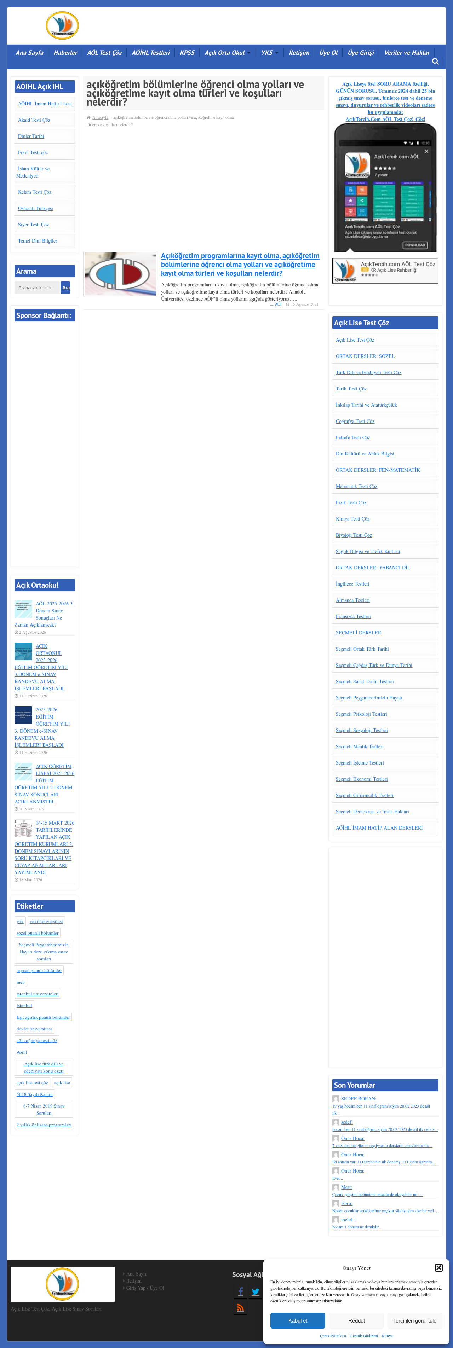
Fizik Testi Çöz (351, 502)
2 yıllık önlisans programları (44, 1124)
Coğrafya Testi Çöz (355, 421)
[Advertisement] (45, 445)
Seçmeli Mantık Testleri (360, 746)
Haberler (65, 52)
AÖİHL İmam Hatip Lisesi (45, 103)
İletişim (299, 52)
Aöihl (22, 1052)
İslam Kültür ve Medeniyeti (33, 172)
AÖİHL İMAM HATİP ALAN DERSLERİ (379, 827)
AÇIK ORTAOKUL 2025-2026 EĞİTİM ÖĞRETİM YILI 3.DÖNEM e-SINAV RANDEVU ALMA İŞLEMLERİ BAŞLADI (41, 667)
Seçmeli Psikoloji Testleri (361, 713)
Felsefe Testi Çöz (353, 437)
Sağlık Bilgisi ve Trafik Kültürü (368, 551)
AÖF (278, 304)
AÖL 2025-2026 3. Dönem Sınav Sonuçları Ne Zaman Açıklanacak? (44, 614)
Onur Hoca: (382, 1141)
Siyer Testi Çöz (33, 224)
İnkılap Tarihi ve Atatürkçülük (366, 404)
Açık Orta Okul (224, 52)
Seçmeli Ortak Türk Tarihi (362, 648)
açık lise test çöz (32, 1082)
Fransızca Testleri (353, 616)
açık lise (62, 1082)
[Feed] (240, 1307)
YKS (266, 52)
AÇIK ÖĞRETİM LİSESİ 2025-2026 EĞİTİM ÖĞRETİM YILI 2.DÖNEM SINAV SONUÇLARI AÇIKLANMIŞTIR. (44, 784)
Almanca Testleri (353, 600)
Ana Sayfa (29, 52)
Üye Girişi (361, 52)
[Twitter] (255, 1291)
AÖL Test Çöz (104, 52)
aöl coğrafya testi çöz (37, 1040)
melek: (357, 1223)
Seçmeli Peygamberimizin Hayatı (369, 697)
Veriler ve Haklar (406, 52)
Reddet (356, 1321)
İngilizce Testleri (352, 583)
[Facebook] (240, 1291)
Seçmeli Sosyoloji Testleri (362, 730)
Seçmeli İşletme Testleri (360, 762)
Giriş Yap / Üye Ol (145, 1287)
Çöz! (419, 119)
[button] (438, 1267)
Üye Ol (328, 52)
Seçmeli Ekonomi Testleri (362, 778)
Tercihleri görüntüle (414, 1321)
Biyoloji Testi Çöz (354, 534)
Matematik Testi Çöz (356, 486)
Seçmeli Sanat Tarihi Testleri (365, 681)
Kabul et (297, 1321)
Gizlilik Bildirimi (364, 1335)
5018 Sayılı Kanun (35, 1094)
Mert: (377, 1190)
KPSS (187, 52)
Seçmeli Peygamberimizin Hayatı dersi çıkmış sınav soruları (44, 951)
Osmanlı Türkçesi (35, 208)
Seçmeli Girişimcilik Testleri (365, 795)
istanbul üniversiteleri (38, 993)
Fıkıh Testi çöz (33, 152)
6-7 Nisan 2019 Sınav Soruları (44, 1109)
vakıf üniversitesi (46, 921)
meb (21, 982)
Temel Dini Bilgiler (37, 240)
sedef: (385, 1125)
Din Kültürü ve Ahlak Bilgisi (365, 453)
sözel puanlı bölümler (37, 933)
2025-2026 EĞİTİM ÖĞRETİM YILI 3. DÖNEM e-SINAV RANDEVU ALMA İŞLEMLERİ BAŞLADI (42, 727)
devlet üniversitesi (34, 1028)
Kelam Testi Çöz (34, 191)
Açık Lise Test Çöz (355, 339)
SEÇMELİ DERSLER (358, 632)
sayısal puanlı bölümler (39, 970)
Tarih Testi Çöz (351, 388)
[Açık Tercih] (63, 24)
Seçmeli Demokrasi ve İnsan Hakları (372, 811)
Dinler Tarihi (31, 136)
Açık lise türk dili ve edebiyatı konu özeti (44, 1067)
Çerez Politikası (333, 1335)
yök (20, 921)
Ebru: (384, 1206)
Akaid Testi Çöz (34, 119)
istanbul (24, 1005)
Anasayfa (100, 117)
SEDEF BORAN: (381, 1105)
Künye (387, 1335)
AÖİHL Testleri (151, 52)
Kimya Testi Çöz (352, 518)
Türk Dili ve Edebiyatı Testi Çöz (368, 372)
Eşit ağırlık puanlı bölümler (43, 1017)
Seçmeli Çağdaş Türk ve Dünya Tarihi (374, 665)
